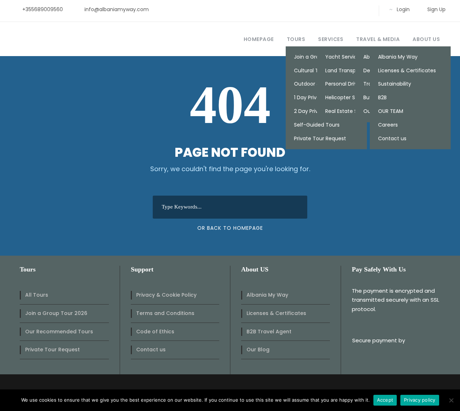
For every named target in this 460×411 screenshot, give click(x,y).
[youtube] (354, 9)
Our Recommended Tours (59, 331)
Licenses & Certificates (407, 70)
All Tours (36, 294)
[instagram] (365, 9)
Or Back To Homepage (230, 228)
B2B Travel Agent (269, 331)
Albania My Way (398, 56)
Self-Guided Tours (317, 124)
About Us (426, 39)
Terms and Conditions (165, 313)
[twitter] (342, 9)
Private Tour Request (320, 138)
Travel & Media (378, 39)
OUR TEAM (390, 111)
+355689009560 (42, 9)
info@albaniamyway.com (116, 9)
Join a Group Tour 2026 (56, 313)
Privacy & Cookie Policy (166, 294)
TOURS (296, 39)
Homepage (259, 39)
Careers (388, 124)
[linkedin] (331, 9)
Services (330, 39)
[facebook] (319, 9)
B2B (382, 97)
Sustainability (394, 83)
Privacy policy (420, 400)
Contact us (392, 138)
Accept (385, 400)
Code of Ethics (155, 331)
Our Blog (258, 349)
